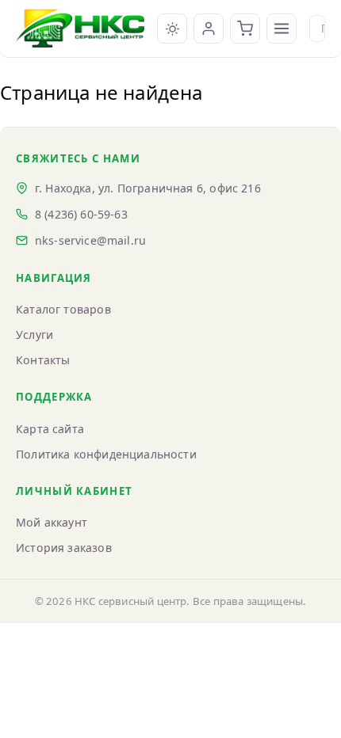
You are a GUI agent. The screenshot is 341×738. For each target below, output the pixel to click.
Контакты (43, 359)
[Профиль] (208, 28)
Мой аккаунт (51, 522)
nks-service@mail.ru (90, 240)
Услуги (34, 334)
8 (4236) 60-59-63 (81, 214)
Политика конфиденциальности (106, 454)
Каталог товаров (63, 309)
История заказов (64, 547)
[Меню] (281, 28)
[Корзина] (245, 28)
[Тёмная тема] (172, 28)
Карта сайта (50, 428)
